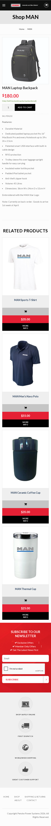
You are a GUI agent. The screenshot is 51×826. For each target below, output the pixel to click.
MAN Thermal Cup (25, 589)
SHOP (17, 796)
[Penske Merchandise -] (25, 5)
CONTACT (32, 800)
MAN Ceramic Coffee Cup (25, 492)
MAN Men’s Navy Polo (26, 396)
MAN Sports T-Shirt (25, 300)
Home (21, 29)
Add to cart (25, 107)
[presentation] (23, 669)
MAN (29, 29)
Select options (25, 311)
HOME (6, 796)
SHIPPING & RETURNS (35, 796)
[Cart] (46, 5)
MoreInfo (25, 326)
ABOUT (18, 800)
